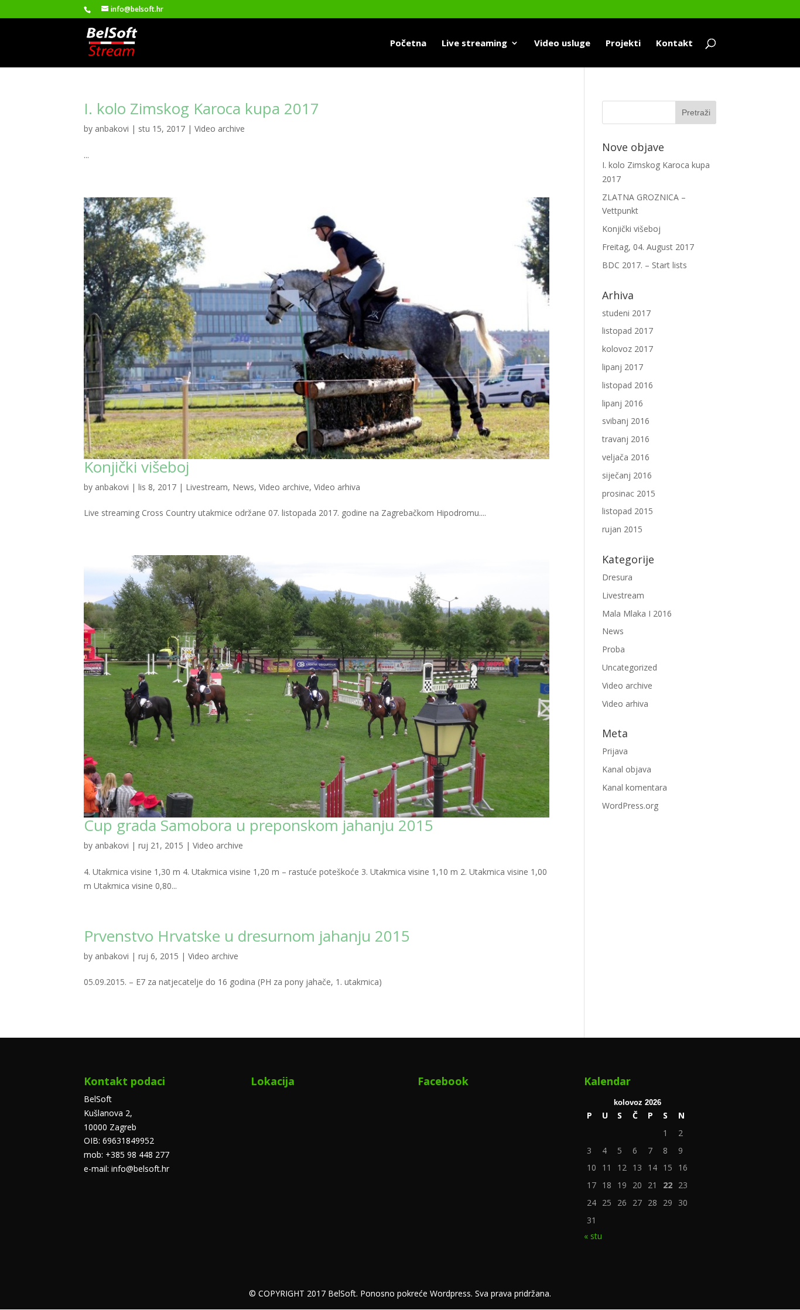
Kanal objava (626, 769)
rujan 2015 (622, 529)
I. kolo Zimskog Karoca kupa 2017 (201, 108)
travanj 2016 (625, 438)
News (243, 486)
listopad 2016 (627, 385)
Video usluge (562, 44)
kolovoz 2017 (627, 348)
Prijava (615, 751)
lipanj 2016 (622, 403)
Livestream (207, 486)
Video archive (219, 128)
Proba (613, 649)
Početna (408, 44)
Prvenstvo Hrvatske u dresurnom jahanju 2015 (247, 935)
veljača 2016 (625, 457)
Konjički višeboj (136, 466)
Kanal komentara (634, 787)
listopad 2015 (627, 511)
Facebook (443, 1081)
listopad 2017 (627, 330)
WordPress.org (630, 805)
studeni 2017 (626, 313)
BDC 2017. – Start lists (644, 265)
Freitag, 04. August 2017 (648, 246)
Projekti (623, 44)
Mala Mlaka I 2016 (637, 613)
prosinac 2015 (628, 493)
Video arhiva (337, 486)
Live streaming (474, 44)
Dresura (617, 577)
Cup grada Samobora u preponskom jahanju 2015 (258, 825)
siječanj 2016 (627, 475)
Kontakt (674, 44)
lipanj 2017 (622, 366)
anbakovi (112, 128)
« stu (593, 1235)
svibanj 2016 (625, 420)
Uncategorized (629, 667)
